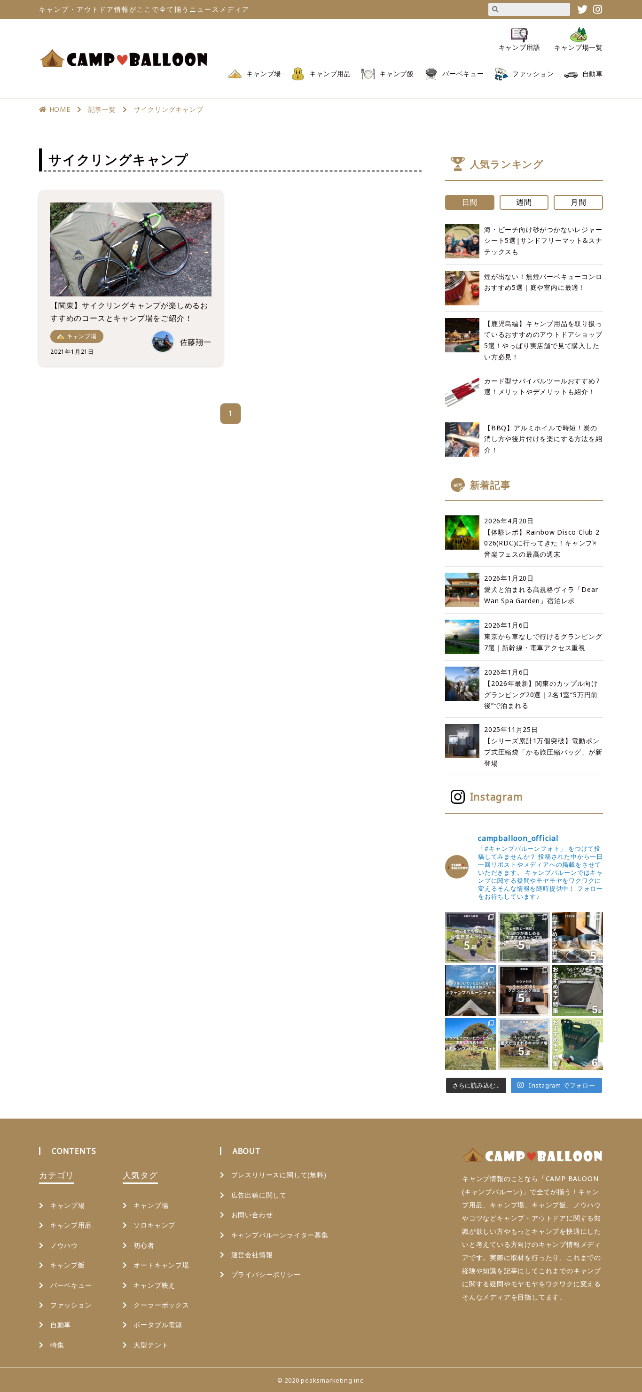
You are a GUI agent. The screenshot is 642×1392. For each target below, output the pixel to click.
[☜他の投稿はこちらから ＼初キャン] (470, 937)
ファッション (533, 73)
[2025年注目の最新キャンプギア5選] (577, 937)
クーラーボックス (161, 1304)
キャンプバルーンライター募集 (280, 1234)
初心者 (143, 1245)
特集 (57, 1344)
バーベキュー (463, 73)
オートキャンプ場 (161, 1264)
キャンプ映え (154, 1285)
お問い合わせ (252, 1214)
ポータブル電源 (157, 1324)
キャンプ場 (263, 73)
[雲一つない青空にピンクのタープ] (470, 1043)
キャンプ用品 (330, 73)
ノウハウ (64, 1245)
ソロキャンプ (154, 1225)
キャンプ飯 (396, 73)
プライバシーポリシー (266, 1274)
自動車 (592, 73)
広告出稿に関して (259, 1194)
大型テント (150, 1344)
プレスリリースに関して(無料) (279, 1174)
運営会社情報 (252, 1254)
